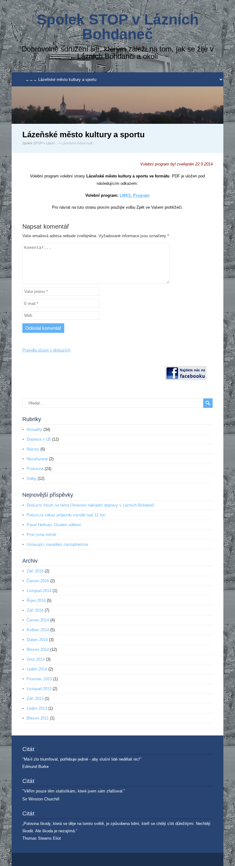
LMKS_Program (135, 195)
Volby (31, 478)
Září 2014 (35, 610)
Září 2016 (35, 571)
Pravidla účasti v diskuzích (46, 350)
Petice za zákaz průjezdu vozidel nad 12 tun (66, 515)
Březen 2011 (38, 718)
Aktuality (34, 429)
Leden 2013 (37, 708)
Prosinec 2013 (39, 679)
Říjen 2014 (36, 600)
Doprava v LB (39, 439)
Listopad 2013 (39, 688)
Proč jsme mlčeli (41, 534)
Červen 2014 (38, 620)
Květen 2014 (38, 630)
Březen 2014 (38, 649)
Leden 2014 (37, 669)
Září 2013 (35, 698)
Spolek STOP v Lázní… (40, 143)
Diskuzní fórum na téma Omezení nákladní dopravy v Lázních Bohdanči (91, 505)
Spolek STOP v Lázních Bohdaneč (118, 26)
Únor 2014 (36, 659)
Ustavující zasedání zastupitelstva (57, 544)
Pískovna (35, 468)
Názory (33, 449)
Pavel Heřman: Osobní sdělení (54, 524)
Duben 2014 (37, 639)
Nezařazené (37, 459)
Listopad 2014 (39, 590)
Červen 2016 (38, 581)
